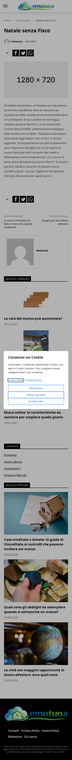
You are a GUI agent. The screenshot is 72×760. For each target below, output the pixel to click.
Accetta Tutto (36, 401)
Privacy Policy (33, 380)
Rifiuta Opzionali (36, 394)
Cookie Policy (15, 380)
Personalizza (36, 388)
